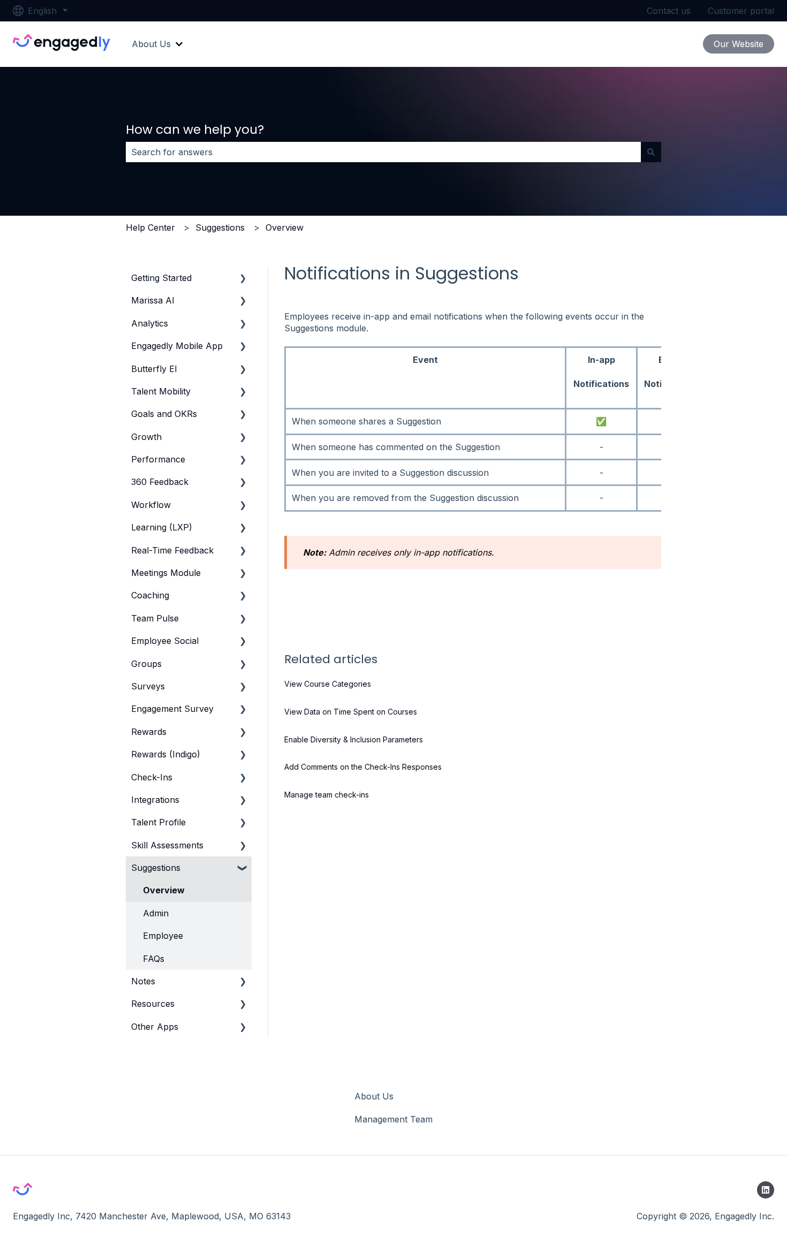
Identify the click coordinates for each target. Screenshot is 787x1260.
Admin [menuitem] (156, 913)
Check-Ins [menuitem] (151, 777)
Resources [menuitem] (153, 1003)
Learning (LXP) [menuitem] (161, 527)
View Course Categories (327, 683)
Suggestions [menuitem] (155, 867)
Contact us (669, 10)
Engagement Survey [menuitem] (172, 708)
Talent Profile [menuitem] (158, 822)
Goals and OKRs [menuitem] (164, 413)
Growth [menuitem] (146, 436)
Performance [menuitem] (158, 459)
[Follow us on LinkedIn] (765, 1189)
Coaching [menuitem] (150, 595)
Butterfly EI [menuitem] (154, 368)
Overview (285, 227)
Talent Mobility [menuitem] (161, 391)
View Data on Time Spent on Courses (350, 711)
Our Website (738, 44)
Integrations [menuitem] (155, 799)
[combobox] (383, 152)
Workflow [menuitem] (151, 504)
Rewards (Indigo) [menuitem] (165, 754)
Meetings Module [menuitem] (166, 572)
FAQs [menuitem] (153, 958)
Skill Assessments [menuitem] (167, 845)
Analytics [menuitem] (149, 323)
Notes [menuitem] (143, 981)
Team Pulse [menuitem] (155, 618)
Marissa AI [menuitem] (153, 300)
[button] (243, 279)
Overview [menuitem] (164, 890)
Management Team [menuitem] (393, 1119)
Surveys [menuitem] (148, 686)
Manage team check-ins (326, 794)
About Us (151, 44)
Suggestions (220, 227)
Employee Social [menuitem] (165, 640)
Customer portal (741, 10)
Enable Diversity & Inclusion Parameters (353, 739)
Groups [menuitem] (146, 663)
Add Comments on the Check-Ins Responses (363, 766)
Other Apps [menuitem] (154, 1026)
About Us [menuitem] (374, 1096)
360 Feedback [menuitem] (159, 481)
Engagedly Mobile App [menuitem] (177, 345)
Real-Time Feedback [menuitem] (172, 550)
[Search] (651, 152)
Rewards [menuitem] (149, 731)
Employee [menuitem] (163, 935)
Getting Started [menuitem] (161, 277)
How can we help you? (195, 129)
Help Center (150, 227)
